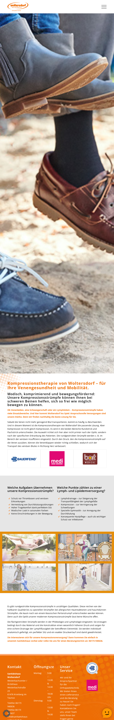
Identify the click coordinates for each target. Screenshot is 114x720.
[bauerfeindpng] (24, 459)
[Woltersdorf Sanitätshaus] (17, 6)
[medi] (57, 459)
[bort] (90, 459)
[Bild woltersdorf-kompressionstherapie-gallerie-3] (30, 578)
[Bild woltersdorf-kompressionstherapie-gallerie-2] (86, 548)
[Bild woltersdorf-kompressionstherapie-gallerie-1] (30, 548)
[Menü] (102, 6)
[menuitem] (102, 6)
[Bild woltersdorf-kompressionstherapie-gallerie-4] (86, 578)
